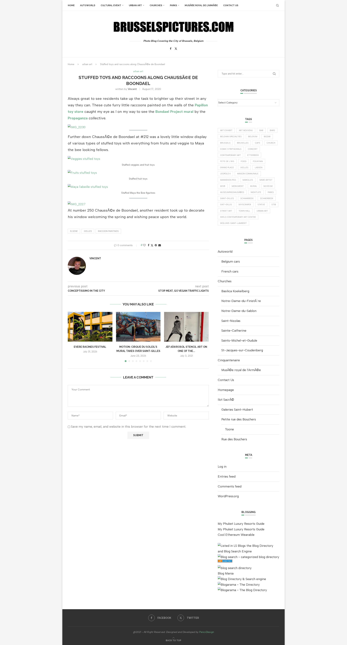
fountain (258, 161)
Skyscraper (244, 204)
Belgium (252, 136)
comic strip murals (230, 149)
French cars (229, 271)
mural (253, 186)
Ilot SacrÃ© (226, 399)
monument (238, 186)
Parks (173, 5)
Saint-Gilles (227, 198)
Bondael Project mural (174, 111)
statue (261, 204)
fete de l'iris (227, 161)
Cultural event (111, 5)
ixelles (88, 231)
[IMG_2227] (76, 204)
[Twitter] (176, 48)
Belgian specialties (231, 136)
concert (253, 149)
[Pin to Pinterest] (156, 245)
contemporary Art (230, 155)
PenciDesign (206, 632)
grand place (227, 167)
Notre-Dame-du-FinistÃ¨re (241, 301)
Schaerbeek (266, 198)
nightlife (256, 192)
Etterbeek (253, 155)
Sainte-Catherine (233, 330)
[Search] (277, 5)
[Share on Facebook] (148, 245)
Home (71, 5)
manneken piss (228, 180)
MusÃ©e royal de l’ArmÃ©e (201, 5)
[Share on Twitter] (152, 245)
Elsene (74, 231)
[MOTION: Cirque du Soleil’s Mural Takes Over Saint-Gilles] (138, 327)
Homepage (226, 390)
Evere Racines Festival (90, 346)
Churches (156, 5)
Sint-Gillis (226, 204)
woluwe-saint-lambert (233, 223)
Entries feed (226, 476)
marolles (248, 180)
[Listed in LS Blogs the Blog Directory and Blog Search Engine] (248, 546)
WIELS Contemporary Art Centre (238, 217)
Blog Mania (226, 573)
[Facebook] (170, 48)
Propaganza (78, 118)
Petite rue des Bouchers (238, 419)
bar (261, 130)
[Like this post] (144, 245)
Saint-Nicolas (230, 321)
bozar (267, 136)
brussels (225, 143)
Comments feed (229, 486)
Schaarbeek (247, 198)
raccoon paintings (108, 231)
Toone (229, 429)
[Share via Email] (159, 245)
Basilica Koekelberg (235, 291)
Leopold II (225, 174)
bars (272, 130)
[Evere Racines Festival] (90, 327)
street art (226, 211)
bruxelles (243, 143)
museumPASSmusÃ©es (232, 192)
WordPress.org (228, 496)
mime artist (266, 180)
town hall (244, 211)
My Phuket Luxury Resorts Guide (241, 523)
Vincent (132, 89)
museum (268, 186)
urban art (135, 5)
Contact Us (230, 5)
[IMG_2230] (76, 127)
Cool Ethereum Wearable (236, 535)
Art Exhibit (226, 130)
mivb (222, 186)
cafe (257, 143)
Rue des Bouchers (234, 439)
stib (273, 204)
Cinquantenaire (229, 360)
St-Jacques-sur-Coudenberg (242, 350)
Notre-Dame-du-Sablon (238, 311)
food (243, 161)
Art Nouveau (246, 130)
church (271, 143)
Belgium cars (230, 261)
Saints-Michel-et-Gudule (239, 340)
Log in (222, 466)
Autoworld (87, 5)
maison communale (247, 174)
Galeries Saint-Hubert (237, 409)
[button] (73, 337)
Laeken (258, 167)
